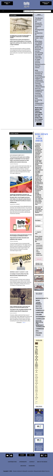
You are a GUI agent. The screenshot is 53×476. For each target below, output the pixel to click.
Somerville (40, 310)
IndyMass (38, 253)
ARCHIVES (23, 465)
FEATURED (13, 15)
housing (39, 333)
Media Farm (39, 255)
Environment (39, 247)
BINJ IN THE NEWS (42, 461)
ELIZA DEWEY (13, 313)
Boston (38, 306)
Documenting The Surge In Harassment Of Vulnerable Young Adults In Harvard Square (20, 36)
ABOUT (39, 14)
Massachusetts (42, 298)
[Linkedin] (42, 455)
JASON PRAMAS (14, 164)
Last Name (37, 226)
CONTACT (31, 461)
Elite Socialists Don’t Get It (17, 155)
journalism (40, 319)
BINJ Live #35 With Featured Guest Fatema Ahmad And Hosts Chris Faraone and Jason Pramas (39, 447)
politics (39, 308)
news (38, 300)
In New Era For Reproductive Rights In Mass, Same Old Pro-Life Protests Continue (21, 195)
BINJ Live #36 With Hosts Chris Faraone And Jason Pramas (39, 433)
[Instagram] (45, 455)
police (38, 335)
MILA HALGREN (12, 46)
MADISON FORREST (15, 204)
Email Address (39, 214)
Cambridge (40, 329)
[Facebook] (11, 455)
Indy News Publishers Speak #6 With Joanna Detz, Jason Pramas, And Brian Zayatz (39, 418)
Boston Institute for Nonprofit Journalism (40, 323)
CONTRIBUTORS (12, 461)
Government (39, 245)
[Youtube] (7, 455)
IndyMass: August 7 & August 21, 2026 (19, 272)
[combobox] (37, 11)
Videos (38, 251)
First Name (38, 220)
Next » (24, 322)
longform (39, 312)
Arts (37, 250)
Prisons (38, 243)
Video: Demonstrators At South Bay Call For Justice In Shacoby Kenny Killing (20, 307)
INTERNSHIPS (23, 461)
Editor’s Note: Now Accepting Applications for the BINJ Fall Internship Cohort (21, 235)
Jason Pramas (39, 303)
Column (39, 314)
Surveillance (39, 248)
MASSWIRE (32, 465)
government (40, 317)
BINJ (37, 331)
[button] (3, 11)
